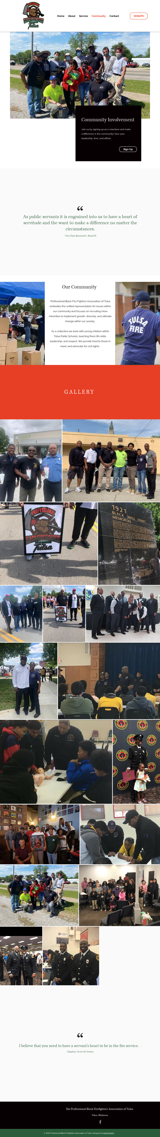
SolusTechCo (108, 1133)
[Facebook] (100, 1122)
